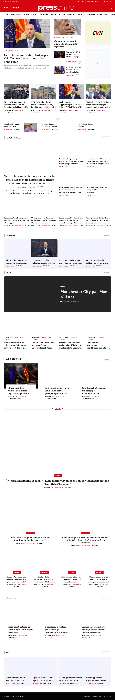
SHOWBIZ (91, 15)
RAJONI (54, 15)
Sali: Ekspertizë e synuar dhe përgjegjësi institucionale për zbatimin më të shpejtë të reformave (94, 391)
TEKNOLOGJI (20, 683)
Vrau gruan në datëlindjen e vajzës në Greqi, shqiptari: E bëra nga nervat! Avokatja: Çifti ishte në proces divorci (98, 220)
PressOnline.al (18, 696)
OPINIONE (71, 15)
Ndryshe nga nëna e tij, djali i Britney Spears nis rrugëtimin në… (71, 579)
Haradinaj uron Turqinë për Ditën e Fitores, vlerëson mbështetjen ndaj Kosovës (99, 161)
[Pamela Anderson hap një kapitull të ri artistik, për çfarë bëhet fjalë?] (16, 564)
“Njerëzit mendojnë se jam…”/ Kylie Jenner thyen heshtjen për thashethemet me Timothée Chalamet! (57, 482)
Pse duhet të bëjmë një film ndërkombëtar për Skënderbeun (85, 125)
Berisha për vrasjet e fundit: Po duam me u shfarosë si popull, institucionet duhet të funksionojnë (71, 189)
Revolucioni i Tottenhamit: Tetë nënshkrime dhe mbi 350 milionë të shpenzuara (98, 345)
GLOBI (62, 15)
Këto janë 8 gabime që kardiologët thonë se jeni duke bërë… (20, 629)
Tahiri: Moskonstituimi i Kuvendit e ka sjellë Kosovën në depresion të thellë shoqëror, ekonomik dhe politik (29, 179)
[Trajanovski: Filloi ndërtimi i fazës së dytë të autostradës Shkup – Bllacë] (44, 248)
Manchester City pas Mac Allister (83, 294)
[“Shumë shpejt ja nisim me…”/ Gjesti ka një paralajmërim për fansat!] (98, 564)
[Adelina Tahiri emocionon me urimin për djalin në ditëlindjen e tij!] (43, 564)
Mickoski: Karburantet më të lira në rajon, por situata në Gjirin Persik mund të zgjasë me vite (70, 261)
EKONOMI (44, 15)
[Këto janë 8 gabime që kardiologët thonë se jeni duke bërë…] (21, 614)
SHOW (57, 409)
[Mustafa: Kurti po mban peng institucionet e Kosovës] (99, 177)
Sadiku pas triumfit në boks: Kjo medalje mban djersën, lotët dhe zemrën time (16, 345)
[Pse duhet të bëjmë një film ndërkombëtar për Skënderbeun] (104, 127)
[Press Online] (57, 7)
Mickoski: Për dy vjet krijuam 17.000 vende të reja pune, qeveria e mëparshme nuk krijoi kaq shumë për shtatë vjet (98, 104)
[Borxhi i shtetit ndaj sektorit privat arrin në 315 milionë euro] (97, 248)
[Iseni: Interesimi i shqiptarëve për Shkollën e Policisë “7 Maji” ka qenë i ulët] (71, 91)
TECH (8, 653)
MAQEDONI (15, 15)
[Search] (110, 7)
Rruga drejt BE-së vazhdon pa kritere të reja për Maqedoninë (73, 54)
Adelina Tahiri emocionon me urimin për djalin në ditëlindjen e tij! (43, 579)
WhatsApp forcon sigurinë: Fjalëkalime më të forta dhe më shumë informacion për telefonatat (97, 679)
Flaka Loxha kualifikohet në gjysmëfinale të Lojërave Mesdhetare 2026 (43, 345)
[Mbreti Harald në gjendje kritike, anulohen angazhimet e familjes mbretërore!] (30, 511)
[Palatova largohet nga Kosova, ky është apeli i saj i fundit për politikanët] (71, 149)
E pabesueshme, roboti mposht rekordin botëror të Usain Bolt (44, 679)
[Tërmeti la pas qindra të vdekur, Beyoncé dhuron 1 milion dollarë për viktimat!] (94, 615)
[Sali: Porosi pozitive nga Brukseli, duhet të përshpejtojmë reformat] (57, 376)
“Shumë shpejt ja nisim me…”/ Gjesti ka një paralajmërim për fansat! (98, 579)
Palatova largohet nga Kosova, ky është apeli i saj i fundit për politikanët (71, 161)
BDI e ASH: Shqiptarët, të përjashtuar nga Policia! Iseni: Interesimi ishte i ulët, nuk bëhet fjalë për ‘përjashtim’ (16, 104)
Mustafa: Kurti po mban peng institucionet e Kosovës (97, 189)
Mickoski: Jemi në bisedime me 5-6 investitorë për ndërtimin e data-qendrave (73, 69)
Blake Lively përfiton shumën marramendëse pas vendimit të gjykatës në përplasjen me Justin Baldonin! (85, 540)
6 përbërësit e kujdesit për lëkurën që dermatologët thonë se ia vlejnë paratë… (57, 629)
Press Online (8, 110)
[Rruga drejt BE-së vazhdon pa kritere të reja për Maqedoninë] (21, 376)
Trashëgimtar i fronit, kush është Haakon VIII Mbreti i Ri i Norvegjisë (16, 220)
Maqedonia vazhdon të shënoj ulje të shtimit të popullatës (65, 44)
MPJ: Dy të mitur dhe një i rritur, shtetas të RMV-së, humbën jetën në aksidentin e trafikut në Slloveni (43, 104)
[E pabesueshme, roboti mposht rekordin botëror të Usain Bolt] (44, 666)
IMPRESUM (76, 1)
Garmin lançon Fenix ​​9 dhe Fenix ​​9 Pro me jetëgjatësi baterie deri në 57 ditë (16, 679)
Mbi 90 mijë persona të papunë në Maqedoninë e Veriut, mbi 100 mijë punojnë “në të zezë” (17, 261)
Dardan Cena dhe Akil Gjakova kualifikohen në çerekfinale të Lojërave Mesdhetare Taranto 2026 (71, 345)
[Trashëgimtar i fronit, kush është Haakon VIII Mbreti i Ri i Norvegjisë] (16, 207)
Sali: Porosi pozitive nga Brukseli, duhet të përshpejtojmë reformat (57, 391)
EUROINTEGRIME (30, 15)
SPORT (81, 15)
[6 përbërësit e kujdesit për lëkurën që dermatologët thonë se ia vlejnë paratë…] (57, 614)
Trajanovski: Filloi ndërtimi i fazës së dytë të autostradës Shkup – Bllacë (43, 261)
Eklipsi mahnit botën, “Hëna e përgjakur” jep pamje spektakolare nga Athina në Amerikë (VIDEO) (71, 220)
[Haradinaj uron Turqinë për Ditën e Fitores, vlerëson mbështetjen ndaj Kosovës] (99, 149)
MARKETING (86, 1)
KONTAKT (94, 1)
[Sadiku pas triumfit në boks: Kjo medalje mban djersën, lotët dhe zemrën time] (16, 326)
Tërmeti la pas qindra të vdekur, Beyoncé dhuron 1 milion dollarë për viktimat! (93, 629)
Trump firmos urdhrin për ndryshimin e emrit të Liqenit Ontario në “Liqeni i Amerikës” (43, 220)
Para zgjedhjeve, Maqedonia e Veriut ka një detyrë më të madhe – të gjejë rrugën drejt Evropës (49, 125)
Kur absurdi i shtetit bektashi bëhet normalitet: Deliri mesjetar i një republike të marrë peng (12, 125)
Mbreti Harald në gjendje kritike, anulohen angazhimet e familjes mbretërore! (30, 538)
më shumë (105, 138)
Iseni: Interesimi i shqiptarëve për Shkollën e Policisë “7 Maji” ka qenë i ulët (26, 58)
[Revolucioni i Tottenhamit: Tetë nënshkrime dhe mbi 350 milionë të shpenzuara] (99, 326)
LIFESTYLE (102, 15)
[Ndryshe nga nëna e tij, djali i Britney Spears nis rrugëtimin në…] (71, 564)
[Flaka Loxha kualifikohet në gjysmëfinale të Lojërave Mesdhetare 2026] (44, 326)
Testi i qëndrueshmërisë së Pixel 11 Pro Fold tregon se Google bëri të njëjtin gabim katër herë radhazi (70, 679)
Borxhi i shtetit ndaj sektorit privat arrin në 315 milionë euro (96, 261)
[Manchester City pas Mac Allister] (31, 294)
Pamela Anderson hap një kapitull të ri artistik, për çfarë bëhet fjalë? (16, 579)
